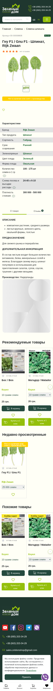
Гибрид (27, 140)
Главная (6, 29)
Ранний (27, 145)
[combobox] (16, 19)
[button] (47, 19)
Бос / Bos (7, 380)
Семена (18, 29)
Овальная (28, 164)
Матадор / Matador (39, 380)
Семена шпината (35, 29)
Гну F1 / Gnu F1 (11, 472)
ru (39, 19)
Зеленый (28, 158)
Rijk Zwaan (29, 130)
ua (34, 19)
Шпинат (27, 135)
